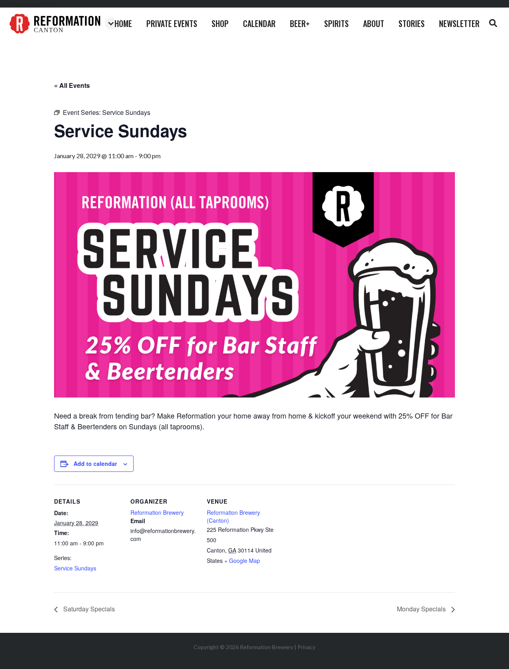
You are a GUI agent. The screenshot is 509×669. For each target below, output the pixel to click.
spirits (336, 23)
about (373, 23)
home (123, 23)
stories (411, 23)
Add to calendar (95, 463)
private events (171, 23)
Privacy (306, 647)
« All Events (72, 85)
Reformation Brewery (157, 512)
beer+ (300, 23)
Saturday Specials (88, 608)
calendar (259, 23)
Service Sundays (75, 568)
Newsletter (459, 23)
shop (220, 23)
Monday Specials (422, 608)
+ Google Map (242, 560)
